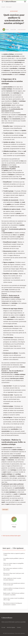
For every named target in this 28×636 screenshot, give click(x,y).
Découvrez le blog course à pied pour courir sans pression (13, 574)
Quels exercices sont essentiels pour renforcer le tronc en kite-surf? (14, 584)
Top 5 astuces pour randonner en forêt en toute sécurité (13, 569)
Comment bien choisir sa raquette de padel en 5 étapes (14, 554)
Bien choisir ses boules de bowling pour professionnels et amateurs (12, 603)
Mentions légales (11, 627)
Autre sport (9, 7)
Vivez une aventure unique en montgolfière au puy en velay (13, 564)
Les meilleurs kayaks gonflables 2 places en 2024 (13, 559)
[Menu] (25, 1)
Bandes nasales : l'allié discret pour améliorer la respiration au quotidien (13, 593)
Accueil (3, 7)
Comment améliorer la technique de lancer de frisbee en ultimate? (14, 588)
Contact (19, 627)
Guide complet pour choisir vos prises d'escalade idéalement (12, 579)
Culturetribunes (8, 1)
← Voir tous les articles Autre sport (11, 535)
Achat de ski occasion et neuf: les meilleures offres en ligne (13, 599)
